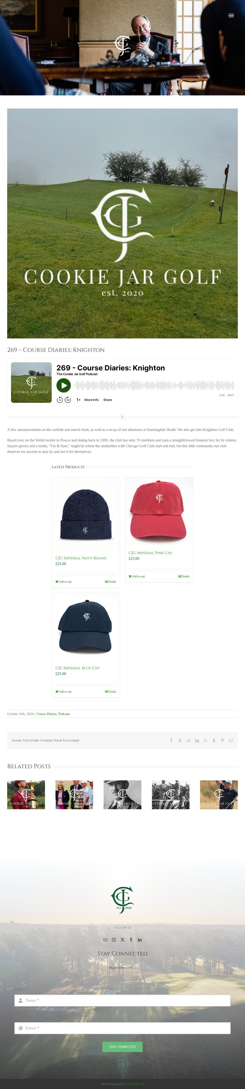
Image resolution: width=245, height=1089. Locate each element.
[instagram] (114, 940)
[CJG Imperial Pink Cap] (159, 511)
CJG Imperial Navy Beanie (81, 558)
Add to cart (65, 581)
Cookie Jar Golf (135, 1084)
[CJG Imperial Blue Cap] (86, 627)
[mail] (105, 940)
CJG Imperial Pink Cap (150, 552)
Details (112, 581)
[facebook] (131, 940)
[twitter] (122, 940)
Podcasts (64, 714)
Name (20, 989)
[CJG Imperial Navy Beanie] (86, 513)
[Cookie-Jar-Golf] (122, 885)
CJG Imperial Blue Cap (78, 668)
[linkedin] (140, 940)
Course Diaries (46, 714)
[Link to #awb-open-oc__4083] (231, 15)
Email (20, 1017)
